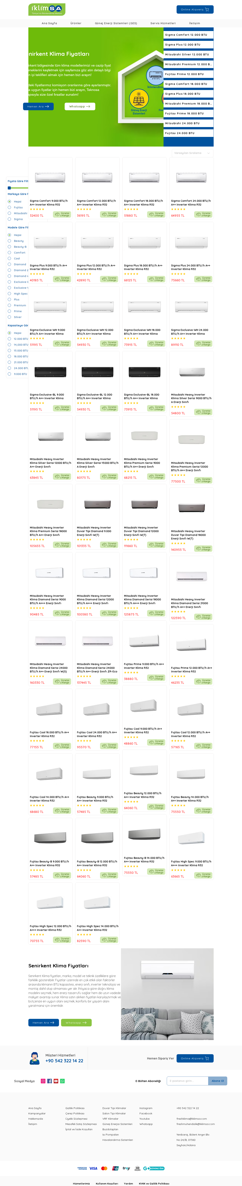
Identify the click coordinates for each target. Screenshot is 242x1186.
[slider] (9, 187)
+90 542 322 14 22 (188, 1108)
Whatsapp (146, 1124)
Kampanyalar (37, 1113)
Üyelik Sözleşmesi (76, 1118)
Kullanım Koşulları (110, 1183)
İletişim (32, 1124)
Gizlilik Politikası (75, 1108)
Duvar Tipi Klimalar (114, 1108)
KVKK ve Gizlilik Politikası (154, 1183)
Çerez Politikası (74, 1113)
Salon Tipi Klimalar (114, 1113)
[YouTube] (56, 1081)
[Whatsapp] (62, 1081)
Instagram (146, 1108)
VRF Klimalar (110, 1118)
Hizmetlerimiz (84, 1183)
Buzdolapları (110, 1129)
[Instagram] (43, 1081)
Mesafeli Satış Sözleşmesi (81, 1124)
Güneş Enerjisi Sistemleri (117, 1124)
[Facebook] (49, 1081)
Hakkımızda (35, 1118)
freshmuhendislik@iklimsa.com (196, 1124)
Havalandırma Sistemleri (117, 1140)
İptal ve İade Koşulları (78, 1129)
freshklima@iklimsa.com (192, 1118)
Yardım (131, 1183)
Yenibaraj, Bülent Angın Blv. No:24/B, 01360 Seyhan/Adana (193, 1140)
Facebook (146, 1113)
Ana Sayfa (34, 1108)
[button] (75, 23)
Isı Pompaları (110, 1134)
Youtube (145, 1118)
